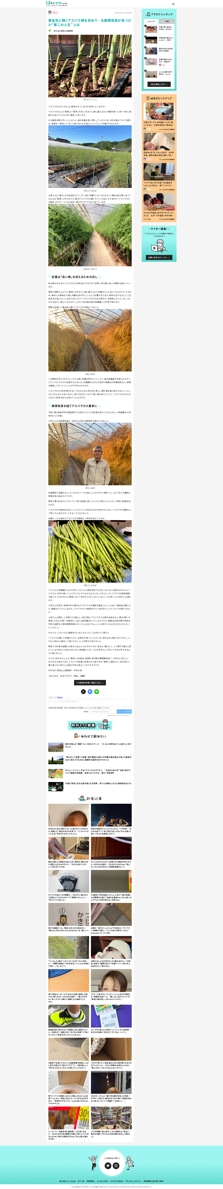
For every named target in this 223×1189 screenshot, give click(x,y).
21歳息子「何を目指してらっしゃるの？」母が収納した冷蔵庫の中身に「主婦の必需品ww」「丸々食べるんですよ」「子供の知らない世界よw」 (111, 897)
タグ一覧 (80, 1181)
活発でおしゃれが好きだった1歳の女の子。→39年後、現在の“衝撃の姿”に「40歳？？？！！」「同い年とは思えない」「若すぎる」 (111, 963)
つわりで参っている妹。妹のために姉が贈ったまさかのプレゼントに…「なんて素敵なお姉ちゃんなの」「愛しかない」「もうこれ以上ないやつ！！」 (111, 1065)
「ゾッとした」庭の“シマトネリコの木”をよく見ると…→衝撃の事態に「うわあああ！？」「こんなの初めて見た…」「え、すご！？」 (68, 963)
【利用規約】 (90, 1181)
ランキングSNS (102, 1181)
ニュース (151, 21)
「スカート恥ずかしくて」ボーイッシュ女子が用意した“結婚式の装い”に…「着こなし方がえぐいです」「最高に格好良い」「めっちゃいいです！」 (110, 996)
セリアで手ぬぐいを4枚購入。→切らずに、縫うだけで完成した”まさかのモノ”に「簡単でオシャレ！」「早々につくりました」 (68, 897)
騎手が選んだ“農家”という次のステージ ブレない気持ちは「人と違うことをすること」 (98, 745)
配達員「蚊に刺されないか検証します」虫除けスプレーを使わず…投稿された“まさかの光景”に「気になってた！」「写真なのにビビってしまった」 (68, 1032)
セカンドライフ (66, 676)
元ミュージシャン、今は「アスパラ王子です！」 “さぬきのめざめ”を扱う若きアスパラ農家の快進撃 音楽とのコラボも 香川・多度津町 (98, 771)
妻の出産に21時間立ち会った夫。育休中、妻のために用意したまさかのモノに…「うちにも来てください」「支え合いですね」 (68, 864)
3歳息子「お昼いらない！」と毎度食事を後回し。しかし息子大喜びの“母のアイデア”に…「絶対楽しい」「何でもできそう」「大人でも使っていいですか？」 (68, 1065)
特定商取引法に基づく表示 (154, 1181)
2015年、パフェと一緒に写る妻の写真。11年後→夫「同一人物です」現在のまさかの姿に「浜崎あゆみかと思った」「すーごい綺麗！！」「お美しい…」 (111, 1098)
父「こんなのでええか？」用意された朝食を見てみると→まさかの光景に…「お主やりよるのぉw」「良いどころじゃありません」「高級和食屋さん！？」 (111, 864)
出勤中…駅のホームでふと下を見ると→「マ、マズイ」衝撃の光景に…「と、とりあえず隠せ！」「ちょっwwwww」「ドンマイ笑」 (110, 930)
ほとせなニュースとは (67, 1181)
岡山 (76, 676)
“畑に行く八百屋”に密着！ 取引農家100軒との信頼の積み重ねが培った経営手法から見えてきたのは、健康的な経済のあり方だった (98, 758)
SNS (167, 21)
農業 (83, 676)
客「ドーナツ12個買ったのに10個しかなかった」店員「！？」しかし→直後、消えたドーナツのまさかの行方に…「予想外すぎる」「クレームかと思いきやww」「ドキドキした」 (68, 1100)
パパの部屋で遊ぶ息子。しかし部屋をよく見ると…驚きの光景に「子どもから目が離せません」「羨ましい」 (111, 1134)
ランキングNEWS (116, 1181)
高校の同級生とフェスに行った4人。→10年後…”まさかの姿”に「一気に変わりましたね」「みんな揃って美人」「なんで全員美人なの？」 (111, 831)
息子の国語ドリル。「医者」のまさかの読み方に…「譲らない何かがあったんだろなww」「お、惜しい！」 (68, 929)
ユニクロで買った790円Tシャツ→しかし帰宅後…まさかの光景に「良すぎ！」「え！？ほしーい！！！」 (111, 1030)
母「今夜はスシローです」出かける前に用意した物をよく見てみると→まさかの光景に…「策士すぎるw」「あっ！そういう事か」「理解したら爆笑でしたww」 (67, 998)
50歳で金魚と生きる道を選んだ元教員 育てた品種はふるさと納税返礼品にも (98, 783)
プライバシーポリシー (133, 1181)
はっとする (54, 676)
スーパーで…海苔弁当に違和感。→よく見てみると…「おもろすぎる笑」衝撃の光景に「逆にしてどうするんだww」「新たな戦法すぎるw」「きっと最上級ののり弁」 (68, 1135)
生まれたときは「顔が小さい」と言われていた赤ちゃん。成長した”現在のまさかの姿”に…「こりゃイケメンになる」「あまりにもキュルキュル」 (68, 831)
